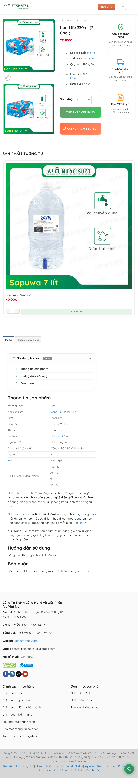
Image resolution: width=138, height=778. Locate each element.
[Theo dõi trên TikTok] (19, 674)
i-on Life (81, 20)
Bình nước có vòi (106, 766)
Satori (69, 766)
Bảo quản (25, 383)
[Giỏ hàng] (123, 7)
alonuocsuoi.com (26, 640)
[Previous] (4, 137)
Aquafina (89, 766)
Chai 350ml (45, 770)
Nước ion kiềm (59, 436)
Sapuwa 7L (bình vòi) (18, 295)
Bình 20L (8, 766)
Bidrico (79, 766)
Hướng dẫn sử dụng (31, 376)
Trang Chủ (66, 20)
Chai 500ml (60, 770)
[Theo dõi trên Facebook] (6, 674)
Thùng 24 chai (59, 424)
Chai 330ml (87, 58)
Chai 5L (85, 770)
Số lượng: (66, 99)
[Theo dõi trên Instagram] (12, 674)
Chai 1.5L (74, 770)
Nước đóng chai (18, 514)
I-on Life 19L (80, 522)
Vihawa (40, 766)
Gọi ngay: (82, 128)
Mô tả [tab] (8, 339)
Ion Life (91, 52)
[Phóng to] (7, 77)
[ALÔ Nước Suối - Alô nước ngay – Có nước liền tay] (19, 7)
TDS (10, 460)
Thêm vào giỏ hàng (80, 112)
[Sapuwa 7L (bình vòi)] (69, 226)
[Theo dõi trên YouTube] (25, 674)
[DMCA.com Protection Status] (9, 664)
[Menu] (133, 7)
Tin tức (96, 770)
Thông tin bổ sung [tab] (28, 339)
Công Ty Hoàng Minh (63, 411)
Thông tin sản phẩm (32, 369)
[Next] (15, 75)
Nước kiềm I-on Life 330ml (25, 493)
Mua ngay (76, 311)
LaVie (49, 766)
